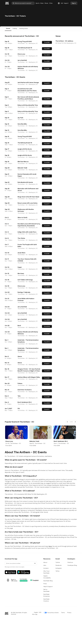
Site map (34, 614)
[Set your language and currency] (58, 3)
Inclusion (46, 568)
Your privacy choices (53, 612)
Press (45, 583)
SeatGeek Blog (48, 580)
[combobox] (23, 3)
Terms (63, 612)
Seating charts (23, 28)
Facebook (58, 565)
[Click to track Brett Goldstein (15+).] (73, 427)
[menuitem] (37, 3)
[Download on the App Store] (10, 572)
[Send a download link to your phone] (35, 563)
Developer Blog (72, 565)
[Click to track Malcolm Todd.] (49, 427)
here (50, 546)
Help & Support (48, 586)
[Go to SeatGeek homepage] (7, 3)
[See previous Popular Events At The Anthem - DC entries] (67, 422)
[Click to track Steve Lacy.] (25, 427)
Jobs (44, 565)
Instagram (58, 568)
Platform (70, 562)
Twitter (57, 562)
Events (8, 28)
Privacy (69, 612)
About (45, 562)
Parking (15, 28)
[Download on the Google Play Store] (23, 572)
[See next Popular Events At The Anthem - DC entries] (75, 422)
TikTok (57, 571)
